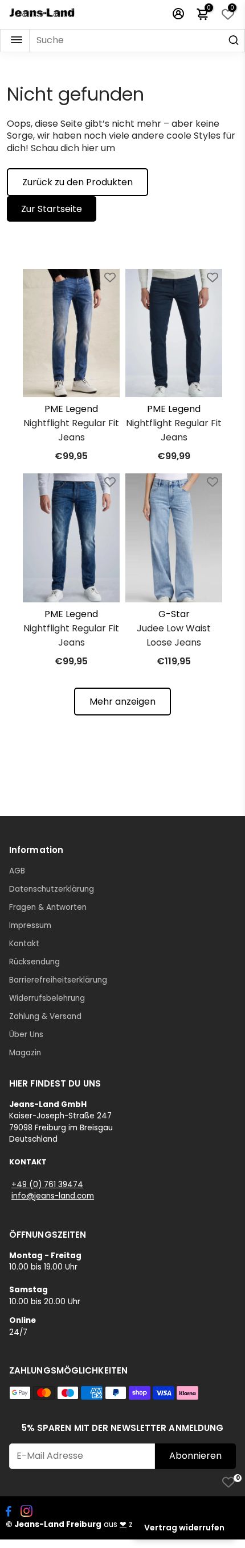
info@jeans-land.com (52, 1196)
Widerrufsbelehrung (47, 998)
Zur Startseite (51, 208)
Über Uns (26, 1034)
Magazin (25, 1052)
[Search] (233, 41)
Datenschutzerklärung (51, 889)
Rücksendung (34, 961)
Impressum (30, 925)
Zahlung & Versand (45, 1016)
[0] (228, 1482)
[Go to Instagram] (26, 1512)
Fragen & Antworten (48, 907)
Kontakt (24, 943)
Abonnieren (195, 1455)
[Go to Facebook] (8, 1512)
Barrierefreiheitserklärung (58, 980)
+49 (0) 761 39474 (47, 1184)
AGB (17, 870)
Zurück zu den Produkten (77, 182)
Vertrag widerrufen (184, 1527)
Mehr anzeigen (122, 701)
